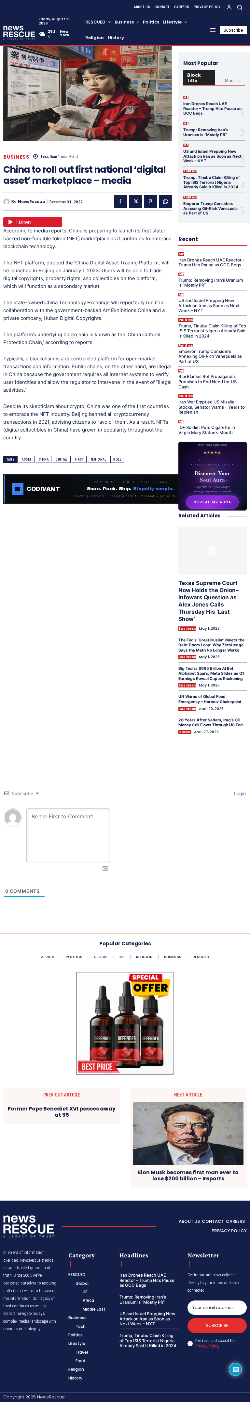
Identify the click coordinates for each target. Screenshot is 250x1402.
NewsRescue (31, 201)
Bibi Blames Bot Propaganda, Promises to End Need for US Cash (207, 381)
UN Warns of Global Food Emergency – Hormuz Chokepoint (210, 699)
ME (185, 97)
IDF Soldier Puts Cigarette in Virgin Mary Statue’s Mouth (206, 430)
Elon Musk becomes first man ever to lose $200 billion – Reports (188, 1175)
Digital (62, 459)
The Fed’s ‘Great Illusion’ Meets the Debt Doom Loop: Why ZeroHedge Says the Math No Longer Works (211, 645)
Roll (117, 459)
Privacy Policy (206, 1346)
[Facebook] (120, 201)
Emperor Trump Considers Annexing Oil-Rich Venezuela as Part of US (210, 208)
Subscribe (217, 1325)
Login (239, 793)
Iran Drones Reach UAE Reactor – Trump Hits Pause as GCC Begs (212, 108)
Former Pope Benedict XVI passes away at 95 (62, 1112)
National (98, 459)
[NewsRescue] (19, 32)
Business (16, 156)
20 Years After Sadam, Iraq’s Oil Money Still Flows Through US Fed (210, 722)
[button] (240, 7)
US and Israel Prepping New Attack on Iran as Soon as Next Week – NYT (212, 156)
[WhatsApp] (165, 201)
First (79, 459)
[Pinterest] (150, 201)
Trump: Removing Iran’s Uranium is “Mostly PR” (205, 132)
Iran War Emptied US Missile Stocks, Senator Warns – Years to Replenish (211, 407)
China (44, 459)
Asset (27, 459)
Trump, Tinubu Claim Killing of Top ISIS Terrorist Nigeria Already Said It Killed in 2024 (211, 182)
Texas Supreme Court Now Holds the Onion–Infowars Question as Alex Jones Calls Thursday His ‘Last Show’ (208, 601)
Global (184, 732)
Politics (190, 171)
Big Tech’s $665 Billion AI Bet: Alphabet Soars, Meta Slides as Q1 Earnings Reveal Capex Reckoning (211, 673)
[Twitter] (135, 201)
